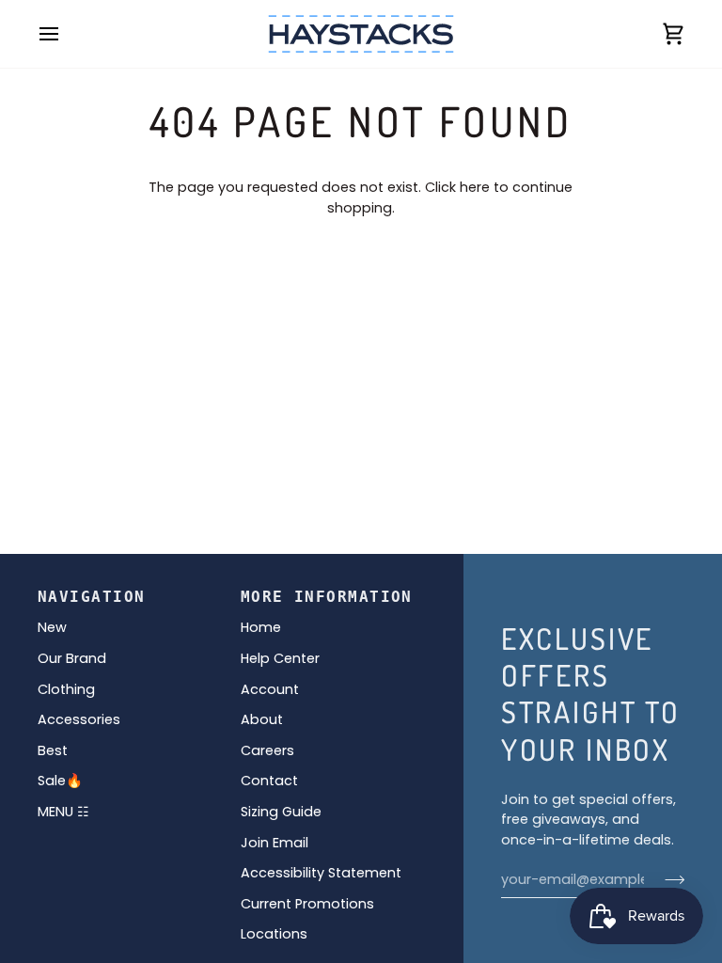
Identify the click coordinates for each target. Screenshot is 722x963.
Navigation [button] (92, 597)
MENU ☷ (63, 811)
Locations (274, 933)
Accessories (79, 719)
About (262, 719)
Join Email (274, 842)
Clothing (66, 689)
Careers (267, 750)
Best (53, 750)
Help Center (280, 658)
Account (270, 689)
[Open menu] (66, 34)
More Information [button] (327, 597)
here (475, 187)
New (52, 627)
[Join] (668, 879)
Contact (269, 780)
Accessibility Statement (321, 872)
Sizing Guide (281, 811)
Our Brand (72, 658)
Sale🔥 (60, 780)
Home (261, 627)
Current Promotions (307, 903)
